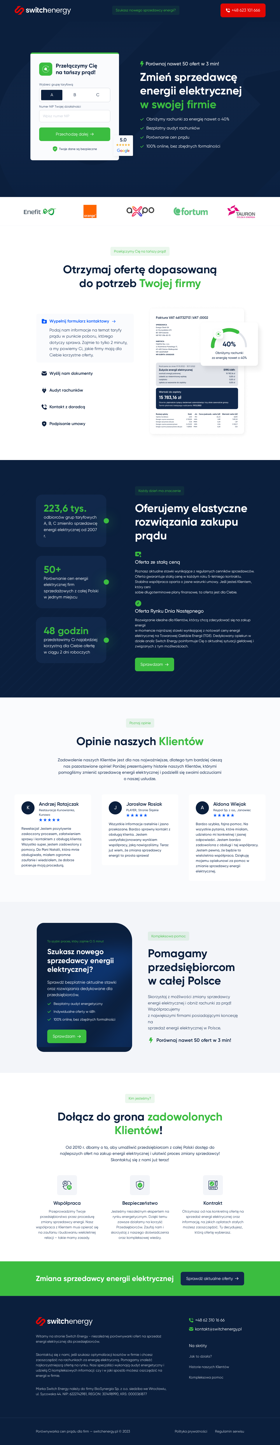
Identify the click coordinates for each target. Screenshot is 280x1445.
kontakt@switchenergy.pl (218, 1329)
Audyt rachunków (66, 390)
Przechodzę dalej (72, 134)
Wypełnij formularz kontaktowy (79, 321)
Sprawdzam (151, 664)
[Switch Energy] (42, 10)
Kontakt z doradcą (67, 406)
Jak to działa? (200, 1356)
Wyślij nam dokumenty (71, 373)
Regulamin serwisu (229, 1431)
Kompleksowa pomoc (206, 1377)
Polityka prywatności (191, 1431)
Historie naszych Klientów (209, 1367)
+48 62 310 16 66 (210, 1320)
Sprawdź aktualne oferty (209, 1278)
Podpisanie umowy (67, 423)
